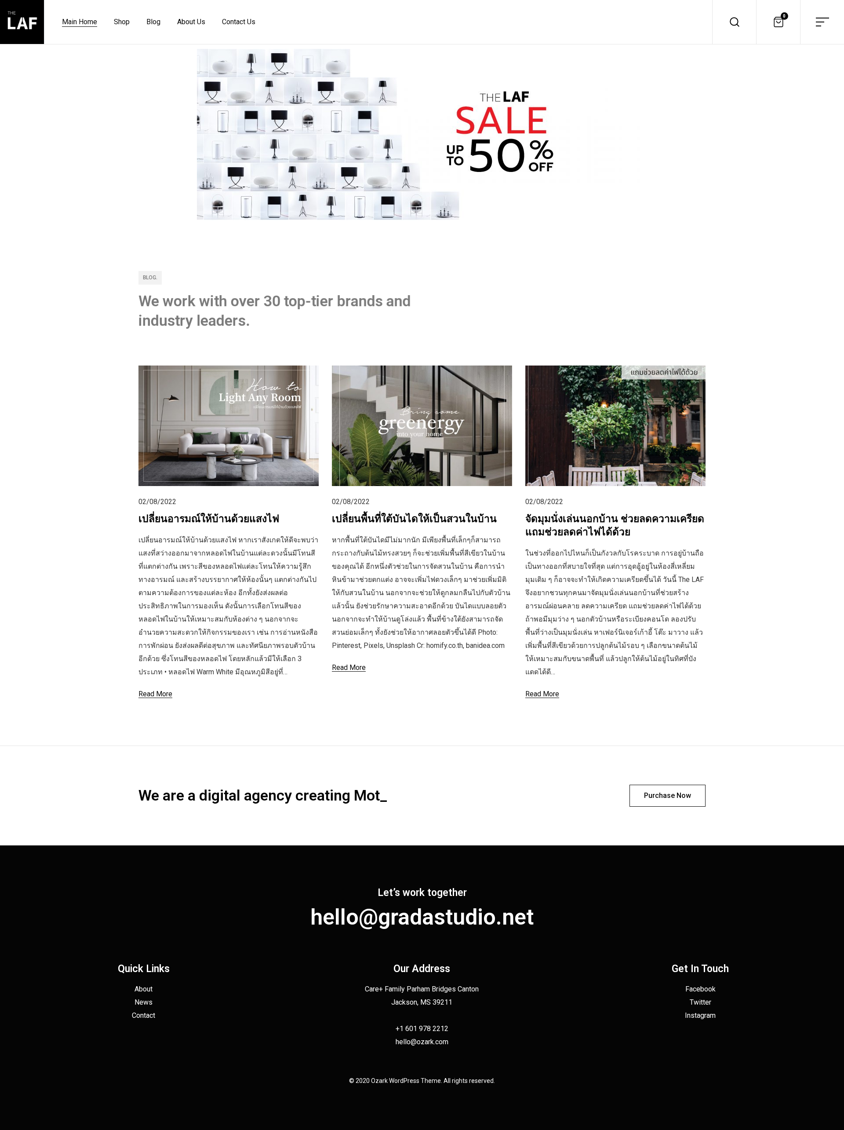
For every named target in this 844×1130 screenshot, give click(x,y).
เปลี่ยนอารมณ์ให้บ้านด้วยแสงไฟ (208, 519)
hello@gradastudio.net (422, 917)
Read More (155, 694)
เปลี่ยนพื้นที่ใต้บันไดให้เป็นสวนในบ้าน (414, 519)
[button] (667, 796)
